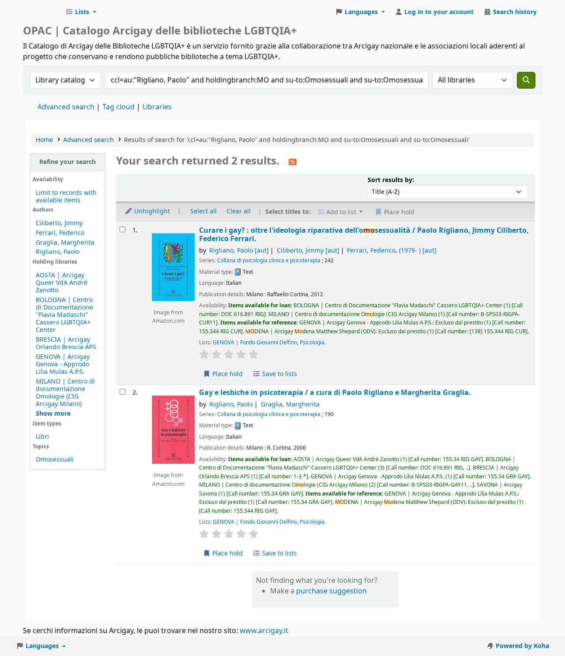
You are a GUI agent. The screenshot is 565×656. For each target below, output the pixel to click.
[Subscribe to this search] (292, 161)
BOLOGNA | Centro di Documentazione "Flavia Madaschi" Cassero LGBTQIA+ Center (64, 315)
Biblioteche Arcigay (42, 12)
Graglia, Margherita (65, 242)
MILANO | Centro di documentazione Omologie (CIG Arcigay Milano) (65, 393)
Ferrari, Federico (60, 233)
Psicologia (312, 343)
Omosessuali (55, 459)
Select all (203, 211)
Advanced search (66, 107)
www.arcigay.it (264, 631)
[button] (81, 12)
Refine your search (67, 162)
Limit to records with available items (66, 196)
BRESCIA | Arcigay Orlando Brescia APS (66, 343)
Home (44, 140)
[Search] (526, 80)
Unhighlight (151, 211)
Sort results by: (391, 180)
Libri (42, 436)
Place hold (227, 374)
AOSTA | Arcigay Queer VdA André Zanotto (61, 283)
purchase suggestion (331, 591)
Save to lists (278, 374)
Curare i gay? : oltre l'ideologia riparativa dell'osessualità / (364, 234)
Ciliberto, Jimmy (59, 223)
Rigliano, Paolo (57, 252)
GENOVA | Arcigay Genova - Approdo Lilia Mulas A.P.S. (63, 364)
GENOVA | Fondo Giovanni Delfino (255, 343)
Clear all (238, 211)
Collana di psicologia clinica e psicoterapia (268, 261)
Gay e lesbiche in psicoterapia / (335, 392)
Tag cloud (118, 107)
